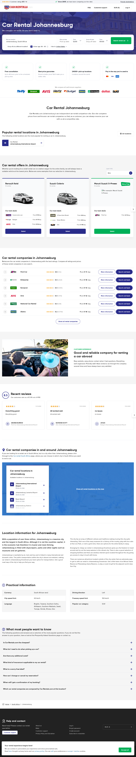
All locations (126, 134)
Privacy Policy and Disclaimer (45, 734)
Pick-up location (10, 39)
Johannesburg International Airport (23, 143)
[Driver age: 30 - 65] (31, 47)
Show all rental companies (68, 321)
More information (107, 272)
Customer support (100, 7)
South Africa (16, 704)
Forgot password (74, 728)
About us (39, 726)
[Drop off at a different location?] (6, 47)
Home (7, 704)
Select (23, 231)
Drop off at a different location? (17, 46)
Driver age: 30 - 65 (39, 46)
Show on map (20, 488)
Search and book (124, 272)
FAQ (89, 7)
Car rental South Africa (21, 456)
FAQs (37, 728)
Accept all (125, 750)
